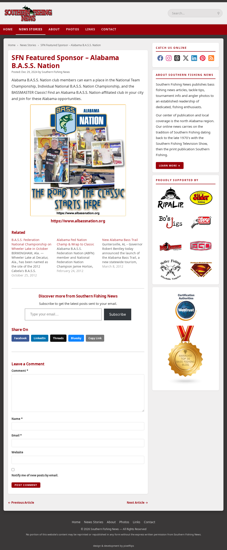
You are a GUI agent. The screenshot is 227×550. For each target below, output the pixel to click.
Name (17, 419)
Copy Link (95, 338)
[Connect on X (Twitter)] (186, 59)
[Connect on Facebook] (160, 59)
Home (8, 29)
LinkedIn (40, 338)
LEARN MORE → (169, 165)
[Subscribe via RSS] (211, 59)
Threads (58, 338)
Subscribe (117, 314)
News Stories (30, 29)
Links (90, 29)
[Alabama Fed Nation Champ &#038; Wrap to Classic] (79, 255)
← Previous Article (21, 503)
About (54, 29)
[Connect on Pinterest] (202, 59)
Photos (72, 29)
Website (17, 452)
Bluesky (76, 338)
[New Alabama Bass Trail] (124, 253)
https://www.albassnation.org (78, 220)
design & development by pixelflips (113, 545)
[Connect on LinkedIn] (194, 59)
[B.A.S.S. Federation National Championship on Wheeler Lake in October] (34, 258)
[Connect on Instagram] (169, 59)
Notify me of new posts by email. (35, 475)
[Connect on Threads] (177, 59)
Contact (108, 29)
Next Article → (137, 503)
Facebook (20, 338)
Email (17, 435)
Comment (20, 371)
